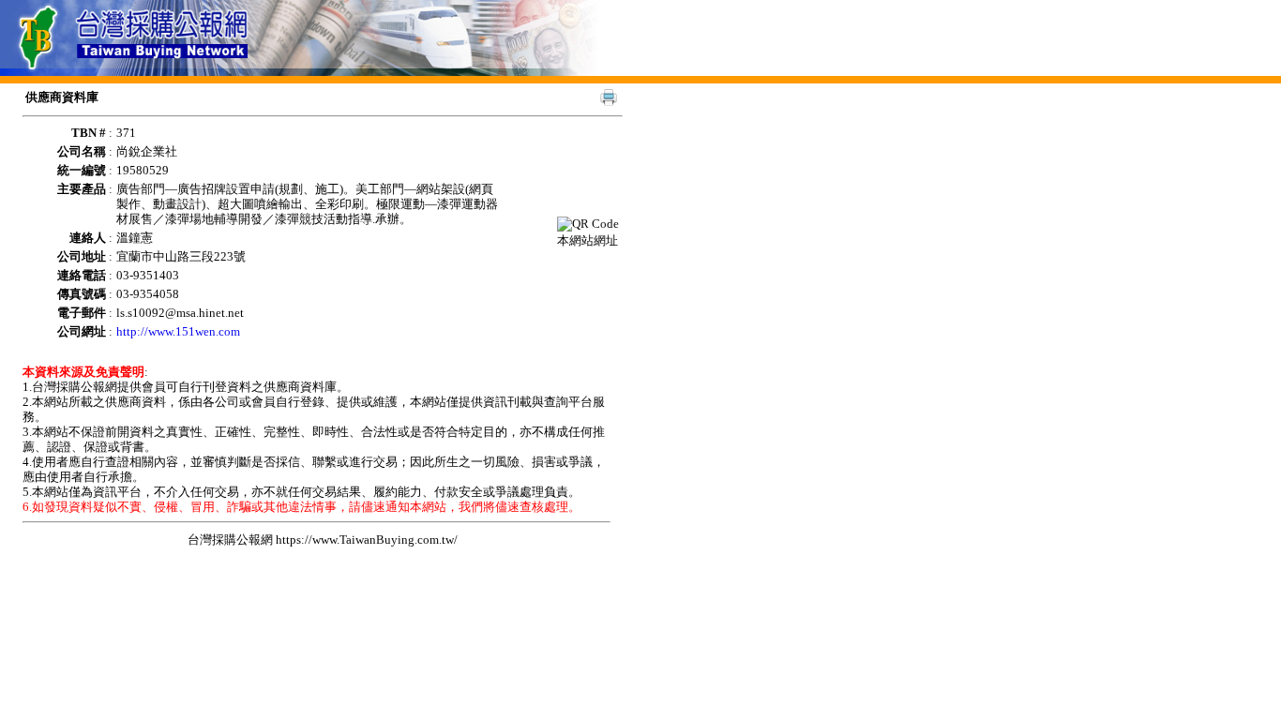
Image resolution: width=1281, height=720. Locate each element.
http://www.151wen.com (178, 331)
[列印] (608, 97)
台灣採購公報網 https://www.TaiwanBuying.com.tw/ (323, 539)
